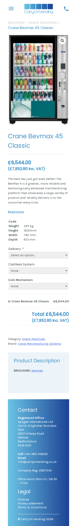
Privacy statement (30, 503)
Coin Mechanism (20, 280)
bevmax (37, 370)
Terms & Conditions (32, 507)
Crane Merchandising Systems (39, 344)
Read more (16, 212)
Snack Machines (43, 22)
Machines (16, 22)
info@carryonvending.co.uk (37, 462)
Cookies (23, 499)
